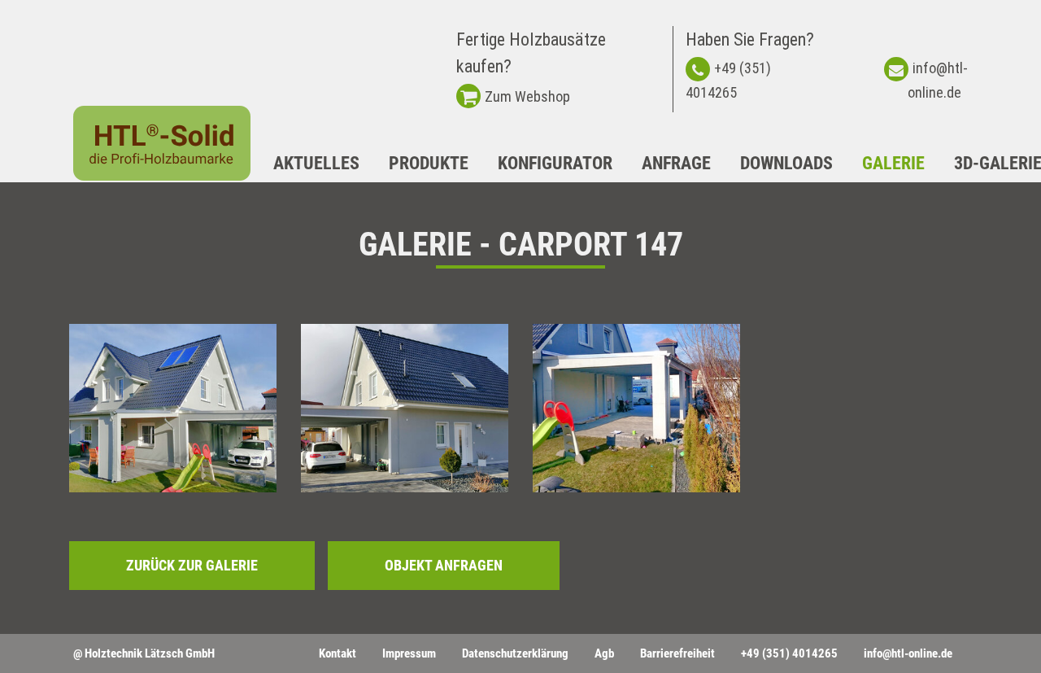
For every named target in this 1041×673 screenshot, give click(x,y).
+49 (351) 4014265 (789, 653)
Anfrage (676, 163)
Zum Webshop (527, 96)
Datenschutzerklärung (515, 653)
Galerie (893, 163)
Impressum (409, 653)
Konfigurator (555, 163)
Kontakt (337, 653)
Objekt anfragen (444, 565)
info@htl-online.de (908, 653)
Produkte (428, 163)
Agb (604, 653)
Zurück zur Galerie (192, 565)
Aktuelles (316, 163)
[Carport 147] (173, 408)
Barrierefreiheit (677, 653)
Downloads (786, 163)
